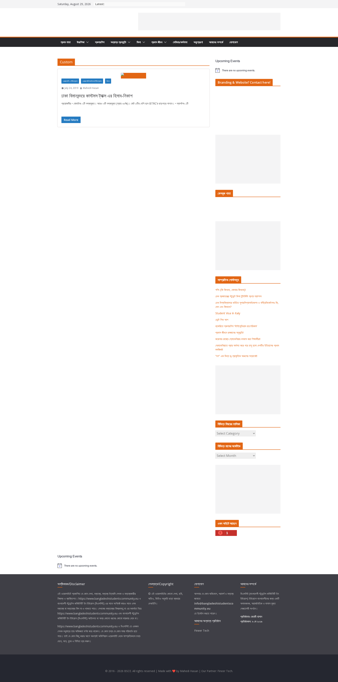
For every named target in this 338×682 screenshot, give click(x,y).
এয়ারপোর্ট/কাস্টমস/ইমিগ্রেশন (92, 81)
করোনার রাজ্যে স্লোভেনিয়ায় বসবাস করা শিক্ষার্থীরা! (237, 339)
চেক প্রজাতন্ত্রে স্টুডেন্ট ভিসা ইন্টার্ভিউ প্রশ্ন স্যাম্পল (238, 296)
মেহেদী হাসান (256, 616)
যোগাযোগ (233, 42)
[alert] (247, 70)
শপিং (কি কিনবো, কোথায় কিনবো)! (230, 290)
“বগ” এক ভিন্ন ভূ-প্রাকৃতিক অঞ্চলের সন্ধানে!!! (236, 356)
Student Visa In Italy (227, 313)
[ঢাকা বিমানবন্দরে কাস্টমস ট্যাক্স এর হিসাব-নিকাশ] (133, 76)
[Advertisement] (209, 21)
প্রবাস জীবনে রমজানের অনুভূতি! (229, 332)
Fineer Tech (201, 630)
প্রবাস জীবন (156, 42)
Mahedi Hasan (91, 88)
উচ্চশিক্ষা (80, 42)
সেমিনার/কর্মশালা (180, 42)
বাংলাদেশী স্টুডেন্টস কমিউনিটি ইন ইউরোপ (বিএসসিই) (81, 603)
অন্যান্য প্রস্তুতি (118, 42)
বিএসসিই (125, 626)
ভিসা (139, 42)
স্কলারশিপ (99, 42)
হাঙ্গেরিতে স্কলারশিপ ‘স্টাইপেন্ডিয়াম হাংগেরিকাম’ (236, 326)
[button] (86, 42)
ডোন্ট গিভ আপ (221, 319)
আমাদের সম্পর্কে (216, 42)
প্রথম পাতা (66, 42)
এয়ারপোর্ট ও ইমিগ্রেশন (70, 81)
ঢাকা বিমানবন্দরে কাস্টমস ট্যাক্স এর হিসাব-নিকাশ (96, 95)
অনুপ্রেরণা (198, 42)
